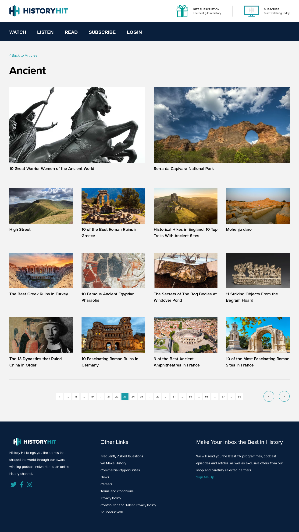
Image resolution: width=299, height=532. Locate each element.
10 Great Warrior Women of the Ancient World (51, 168)
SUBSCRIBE (271, 9)
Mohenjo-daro (239, 229)
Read (71, 32)
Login (134, 32)
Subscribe (102, 32)
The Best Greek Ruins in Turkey (38, 294)
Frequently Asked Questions (121, 456)
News (104, 477)
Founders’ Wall (111, 512)
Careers (106, 484)
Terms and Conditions (117, 491)
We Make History (113, 463)
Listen (45, 32)
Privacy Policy (110, 498)
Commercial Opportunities (120, 470)
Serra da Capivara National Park (184, 168)
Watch (17, 32)
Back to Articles (24, 55)
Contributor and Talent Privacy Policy (128, 505)
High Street (20, 229)
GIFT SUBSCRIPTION (206, 9)
